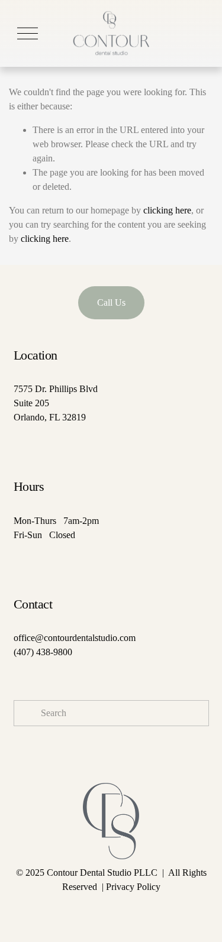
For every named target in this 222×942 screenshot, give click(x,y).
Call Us (111, 302)
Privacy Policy (133, 887)
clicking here (167, 210)
